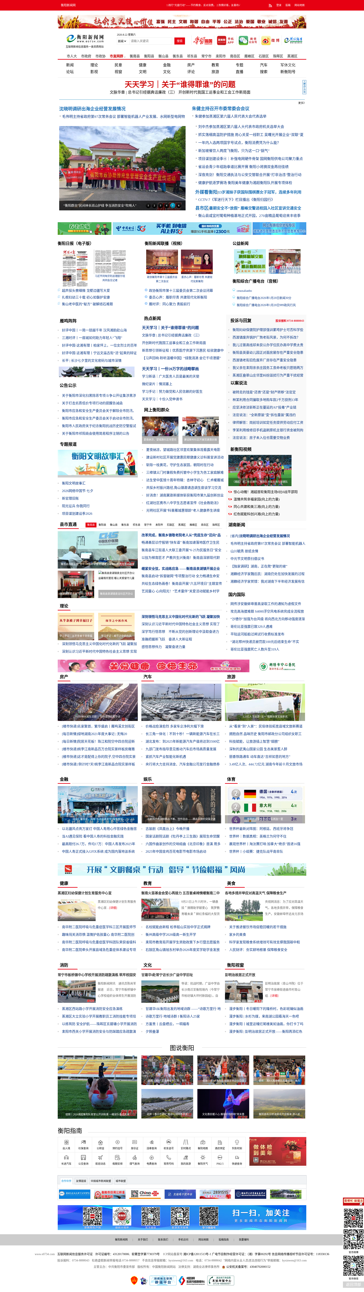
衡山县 (163, 56)
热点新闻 (152, 318)
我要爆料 (244, 1239)
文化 (167, 72)
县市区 (202, 208)
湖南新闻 (236, 525)
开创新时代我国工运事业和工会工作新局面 (214, 92)
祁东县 (192, 56)
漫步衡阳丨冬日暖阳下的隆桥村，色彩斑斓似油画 (266, 1009)
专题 (239, 65)
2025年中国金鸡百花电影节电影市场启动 (176, 851)
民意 (118, 65)
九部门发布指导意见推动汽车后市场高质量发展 (181, 749)
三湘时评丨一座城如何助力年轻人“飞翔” (92, 338)
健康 (142, 65)
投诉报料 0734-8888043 (290, 320)
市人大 (72, 56)
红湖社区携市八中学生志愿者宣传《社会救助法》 (183, 503)
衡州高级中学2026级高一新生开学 (171, 934)
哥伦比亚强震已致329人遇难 (251, 626)
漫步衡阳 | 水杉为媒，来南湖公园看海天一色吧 (264, 1016)
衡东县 (178, 56)
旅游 (215, 72)
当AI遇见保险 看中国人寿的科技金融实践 (93, 836)
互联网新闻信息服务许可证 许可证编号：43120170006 (93, 1254)
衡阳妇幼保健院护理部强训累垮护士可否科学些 (268, 330)
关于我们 (143, 1239)
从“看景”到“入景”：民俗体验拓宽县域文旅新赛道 (265, 726)
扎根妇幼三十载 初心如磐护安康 (86, 297)
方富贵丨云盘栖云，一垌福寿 (167, 1024)
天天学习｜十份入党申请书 (162, 399)
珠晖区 (278, 56)
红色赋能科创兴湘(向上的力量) (257, 514)
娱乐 (147, 779)
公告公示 (68, 385)
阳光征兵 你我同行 (76, 506)
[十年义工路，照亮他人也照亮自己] (285, 261)
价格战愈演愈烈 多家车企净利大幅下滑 (175, 726)
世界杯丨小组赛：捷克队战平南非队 (256, 851)
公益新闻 (241, 243)
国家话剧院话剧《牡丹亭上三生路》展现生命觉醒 (183, 836)
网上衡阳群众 (156, 410)
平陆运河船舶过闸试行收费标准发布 (257, 634)
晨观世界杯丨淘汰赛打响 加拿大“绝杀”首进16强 (264, 844)
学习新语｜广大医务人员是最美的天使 (170, 376)
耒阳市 (221, 56)
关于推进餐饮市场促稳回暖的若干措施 (257, 927)
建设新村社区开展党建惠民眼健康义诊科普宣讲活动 (185, 457)
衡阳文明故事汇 (74, 483)
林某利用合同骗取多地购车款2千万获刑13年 (265, 400)
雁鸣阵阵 (68, 321)
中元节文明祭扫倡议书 (247, 559)
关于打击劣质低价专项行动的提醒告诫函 (92, 403)
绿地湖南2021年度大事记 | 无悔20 (94, 734)
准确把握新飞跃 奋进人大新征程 (167, 639)
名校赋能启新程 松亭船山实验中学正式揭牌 (178, 927)
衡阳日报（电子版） (76, 243)
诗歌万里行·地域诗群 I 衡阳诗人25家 (173, 1016)
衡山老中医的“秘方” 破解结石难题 (87, 304)
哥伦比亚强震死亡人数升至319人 (254, 649)
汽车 (264, 65)
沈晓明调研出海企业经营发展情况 (264, 536)
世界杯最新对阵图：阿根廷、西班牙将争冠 (261, 829)
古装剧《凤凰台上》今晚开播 (167, 829)
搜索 (264, 72)
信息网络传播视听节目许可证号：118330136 (300, 1254)
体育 (231, 779)
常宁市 (206, 56)
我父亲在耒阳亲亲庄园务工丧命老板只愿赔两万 (268, 368)
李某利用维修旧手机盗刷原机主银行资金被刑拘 (268, 430)
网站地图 (299, 5)
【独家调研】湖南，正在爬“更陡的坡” (258, 566)
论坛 (70, 72)
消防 (64, 965)
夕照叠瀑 (152, 1031)
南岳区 (235, 56)
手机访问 (183, 1239)
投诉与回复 (241, 320)
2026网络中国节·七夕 (77, 491)
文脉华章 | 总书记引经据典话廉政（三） (142, 92)
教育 (215, 65)
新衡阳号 (288, 72)
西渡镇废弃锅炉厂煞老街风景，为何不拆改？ (266, 337)
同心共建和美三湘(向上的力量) (257, 506)
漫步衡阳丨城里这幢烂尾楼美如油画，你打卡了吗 (266, 1024)
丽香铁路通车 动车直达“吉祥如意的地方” (259, 756)
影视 (94, 72)
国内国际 (236, 594)
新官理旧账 (70, 498)
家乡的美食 (237, 934)
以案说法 (238, 383)
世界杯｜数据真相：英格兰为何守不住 (257, 836)
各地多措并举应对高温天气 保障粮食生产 (255, 893)
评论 (191, 72)
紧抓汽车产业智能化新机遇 (166, 756)
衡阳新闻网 (68, 5)
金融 (167, 65)
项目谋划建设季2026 (77, 513)
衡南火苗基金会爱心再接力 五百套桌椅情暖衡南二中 (180, 893)
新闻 (70, 65)
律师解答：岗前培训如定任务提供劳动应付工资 (268, 422)
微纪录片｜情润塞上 (157, 384)
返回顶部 (353, 1285)
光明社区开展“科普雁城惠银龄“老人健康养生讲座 (183, 510)
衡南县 (135, 56)
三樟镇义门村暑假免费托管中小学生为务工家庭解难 (185, 472)
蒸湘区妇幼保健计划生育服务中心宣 (85, 893)
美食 (231, 883)
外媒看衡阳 (206, 192)
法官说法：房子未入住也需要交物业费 (261, 438)
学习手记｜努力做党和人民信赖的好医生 (172, 391)
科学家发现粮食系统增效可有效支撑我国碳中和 (264, 942)
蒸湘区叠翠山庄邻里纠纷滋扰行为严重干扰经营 (268, 375)
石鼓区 (264, 56)
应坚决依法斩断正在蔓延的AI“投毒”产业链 (264, 407)
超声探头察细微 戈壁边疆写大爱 (86, 290)
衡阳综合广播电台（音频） (257, 281)
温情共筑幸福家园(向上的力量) (257, 499)
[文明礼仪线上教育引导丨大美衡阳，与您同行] (251, 261)
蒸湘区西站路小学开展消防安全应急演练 (92, 1009)
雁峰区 (193, 524)
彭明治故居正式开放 (240, 975)
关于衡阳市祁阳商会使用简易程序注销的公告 (95, 433)
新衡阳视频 (241, 449)
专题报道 (68, 444)
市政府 (86, 56)
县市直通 (68, 524)
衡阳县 (102, 524)
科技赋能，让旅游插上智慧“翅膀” (254, 741)
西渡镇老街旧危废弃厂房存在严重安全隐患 (265, 360)
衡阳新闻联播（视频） (165, 243)
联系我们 (163, 1239)
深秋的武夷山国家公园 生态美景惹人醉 (258, 749)
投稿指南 (224, 1239)
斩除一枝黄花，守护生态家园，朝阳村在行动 (180, 465)
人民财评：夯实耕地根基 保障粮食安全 (258, 950)
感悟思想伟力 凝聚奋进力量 (163, 647)
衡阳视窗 (235, 965)
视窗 (118, 72)
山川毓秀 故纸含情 (244, 551)
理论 (94, 65)
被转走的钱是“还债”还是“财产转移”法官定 (264, 392)
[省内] (234, 536)
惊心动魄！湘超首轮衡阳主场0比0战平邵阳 (266, 492)
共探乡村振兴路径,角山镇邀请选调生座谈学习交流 (183, 487)
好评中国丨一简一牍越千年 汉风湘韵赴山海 (94, 330)
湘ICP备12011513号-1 (197, 1254)
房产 (191, 65)
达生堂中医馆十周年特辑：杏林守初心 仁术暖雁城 (185, 480)
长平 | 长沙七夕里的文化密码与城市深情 (92, 360)
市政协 (100, 56)
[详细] (113, 907)
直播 (239, 72)
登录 (278, 5)
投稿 (287, 5)
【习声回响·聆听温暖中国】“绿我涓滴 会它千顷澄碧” (181, 358)
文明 (142, 72)
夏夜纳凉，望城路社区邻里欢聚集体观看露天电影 (183, 450)
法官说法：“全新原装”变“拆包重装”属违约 (264, 415)
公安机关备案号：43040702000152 (248, 1266)
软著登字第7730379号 (146, 1254)
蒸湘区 (292, 56)
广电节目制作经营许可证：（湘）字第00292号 (241, 1254)
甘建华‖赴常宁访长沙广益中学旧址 (167, 975)
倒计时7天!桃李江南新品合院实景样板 (98, 764)
